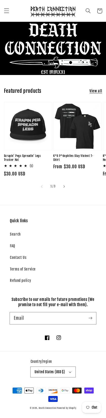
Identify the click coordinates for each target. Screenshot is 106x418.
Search (15, 234)
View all (95, 91)
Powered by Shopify (66, 408)
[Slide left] (42, 186)
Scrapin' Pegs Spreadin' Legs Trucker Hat (22, 158)
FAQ (12, 246)
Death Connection (47, 408)
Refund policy (20, 280)
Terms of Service (23, 269)
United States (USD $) (50, 372)
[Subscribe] (90, 318)
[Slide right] (63, 186)
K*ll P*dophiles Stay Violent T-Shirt (73, 158)
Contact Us (18, 257)
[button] (6, 11)
